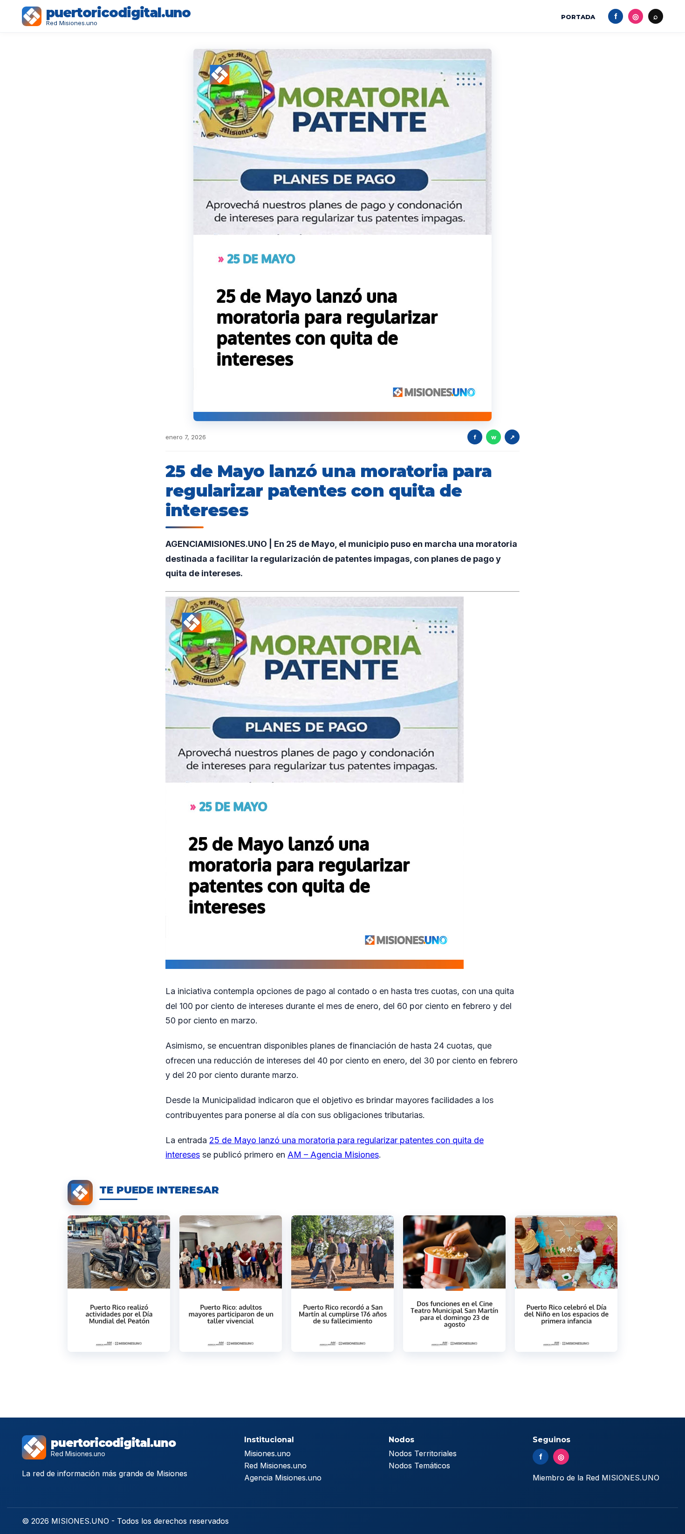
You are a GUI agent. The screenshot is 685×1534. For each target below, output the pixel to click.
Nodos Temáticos (419, 1465)
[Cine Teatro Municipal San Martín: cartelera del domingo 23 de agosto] (454, 1283)
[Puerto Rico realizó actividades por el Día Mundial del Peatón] (119, 1283)
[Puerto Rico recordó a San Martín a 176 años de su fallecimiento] (342, 1283)
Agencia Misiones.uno (283, 1477)
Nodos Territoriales (423, 1453)
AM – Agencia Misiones (333, 1154)
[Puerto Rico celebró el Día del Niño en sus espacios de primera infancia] (566, 1283)
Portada (578, 16)
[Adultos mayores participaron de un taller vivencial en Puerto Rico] (230, 1283)
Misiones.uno (267, 1453)
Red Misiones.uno (275, 1465)
